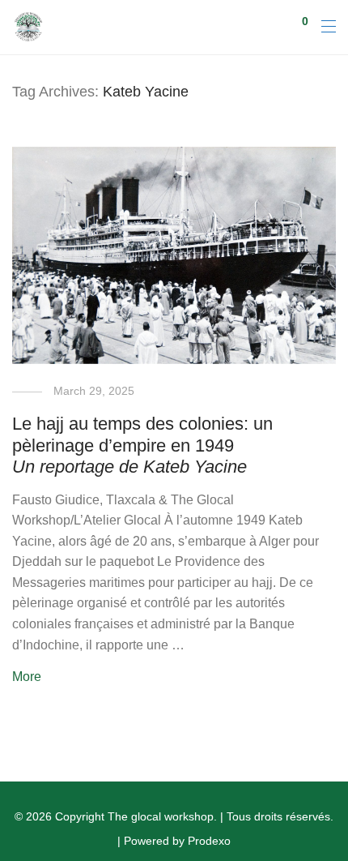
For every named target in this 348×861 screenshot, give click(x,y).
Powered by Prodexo (177, 840)
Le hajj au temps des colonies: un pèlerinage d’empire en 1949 (142, 445)
